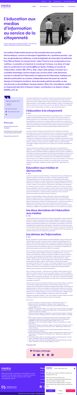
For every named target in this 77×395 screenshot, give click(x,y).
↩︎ (66, 302)
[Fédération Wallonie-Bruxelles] (8, 387)
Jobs (50, 1)
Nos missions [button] (44, 6)
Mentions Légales (60, 393)
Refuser (60, 390)
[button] (74, 368)
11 (44, 295)
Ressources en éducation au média (18, 43)
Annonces (44, 1)
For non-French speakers (70, 1)
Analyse (9, 104)
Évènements (71, 6)
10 (38, 279)
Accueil (6, 43)
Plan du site (43, 382)
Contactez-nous (57, 1)
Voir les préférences (70, 390)
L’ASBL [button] (34, 6)
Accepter (50, 390)
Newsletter (43, 373)
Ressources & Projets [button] (58, 6)
